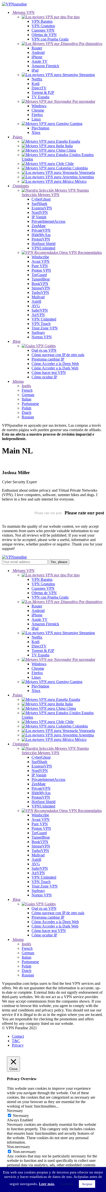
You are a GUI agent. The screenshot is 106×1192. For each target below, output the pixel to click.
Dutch (26, 412)
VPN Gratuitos (43, 26)
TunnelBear (41, 279)
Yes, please (59, 562)
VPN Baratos (42, 21)
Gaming (75, 123)
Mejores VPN (23, 12)
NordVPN (40, 212)
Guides (50, 346)
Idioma (18, 381)
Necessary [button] (15, 1111)
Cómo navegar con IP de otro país (58, 355)
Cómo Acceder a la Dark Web (55, 368)
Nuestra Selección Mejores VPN (55, 192)
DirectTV (39, 88)
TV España (40, 97)
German (28, 395)
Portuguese (30, 404)
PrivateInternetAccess (48, 221)
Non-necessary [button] (18, 1147)
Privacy (18, 1045)
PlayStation (40, 128)
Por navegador (83, 101)
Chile (69, 164)
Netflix (37, 79)
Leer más (46, 1184)
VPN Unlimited (44, 319)
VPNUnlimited (43, 248)
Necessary (21, 1115)
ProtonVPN (41, 239)
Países (17, 137)
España (74, 141)
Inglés (26, 386)
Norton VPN (42, 337)
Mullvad (38, 297)
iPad (35, 70)
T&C (16, 1041)
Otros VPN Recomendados (80, 252)
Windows (39, 106)
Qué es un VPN (44, 350)
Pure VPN (40, 266)
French (27, 390)
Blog (16, 341)
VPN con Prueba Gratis (50, 39)
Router (37, 48)
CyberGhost (41, 199)
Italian (26, 399)
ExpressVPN (42, 208)
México (80, 181)
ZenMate (39, 226)
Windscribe (40, 257)
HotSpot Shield (43, 244)
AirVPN (38, 315)
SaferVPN (40, 310)
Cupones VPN (43, 30)
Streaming (86, 75)
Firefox (37, 115)
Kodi (35, 83)
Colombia (79, 168)
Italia (68, 146)
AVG (36, 306)
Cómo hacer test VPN (49, 372)
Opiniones (20, 186)
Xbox (36, 132)
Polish (26, 408)
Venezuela (86, 172)
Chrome (38, 110)
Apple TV (40, 61)
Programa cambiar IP (48, 359)
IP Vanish (39, 217)
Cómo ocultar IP (44, 377)
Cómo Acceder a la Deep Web (55, 364)
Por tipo (73, 17)
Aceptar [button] (87, 1184)
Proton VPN (41, 270)
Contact (18, 1036)
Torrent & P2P (43, 92)
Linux (36, 119)
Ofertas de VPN (44, 35)
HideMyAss (41, 235)
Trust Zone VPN (45, 328)
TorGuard (39, 275)
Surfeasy (38, 332)
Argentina (86, 177)
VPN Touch (41, 324)
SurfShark (39, 204)
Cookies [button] (66, 1184)
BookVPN (40, 284)
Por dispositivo (90, 43)
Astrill (36, 301)
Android (38, 52)
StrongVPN (41, 288)
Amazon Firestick (45, 66)
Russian (28, 417)
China (71, 150)
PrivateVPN (41, 230)
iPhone (37, 57)
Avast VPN (41, 261)
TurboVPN (40, 292)
